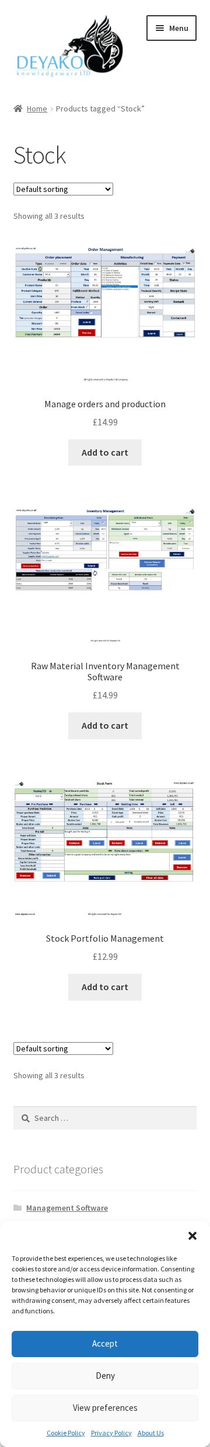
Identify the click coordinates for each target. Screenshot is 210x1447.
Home (37, 108)
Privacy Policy (111, 1432)
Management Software (67, 1208)
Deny (105, 1375)
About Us (151, 1432)
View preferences (105, 1407)
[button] (192, 1236)
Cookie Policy (66, 1432)
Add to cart (105, 452)
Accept (105, 1343)
